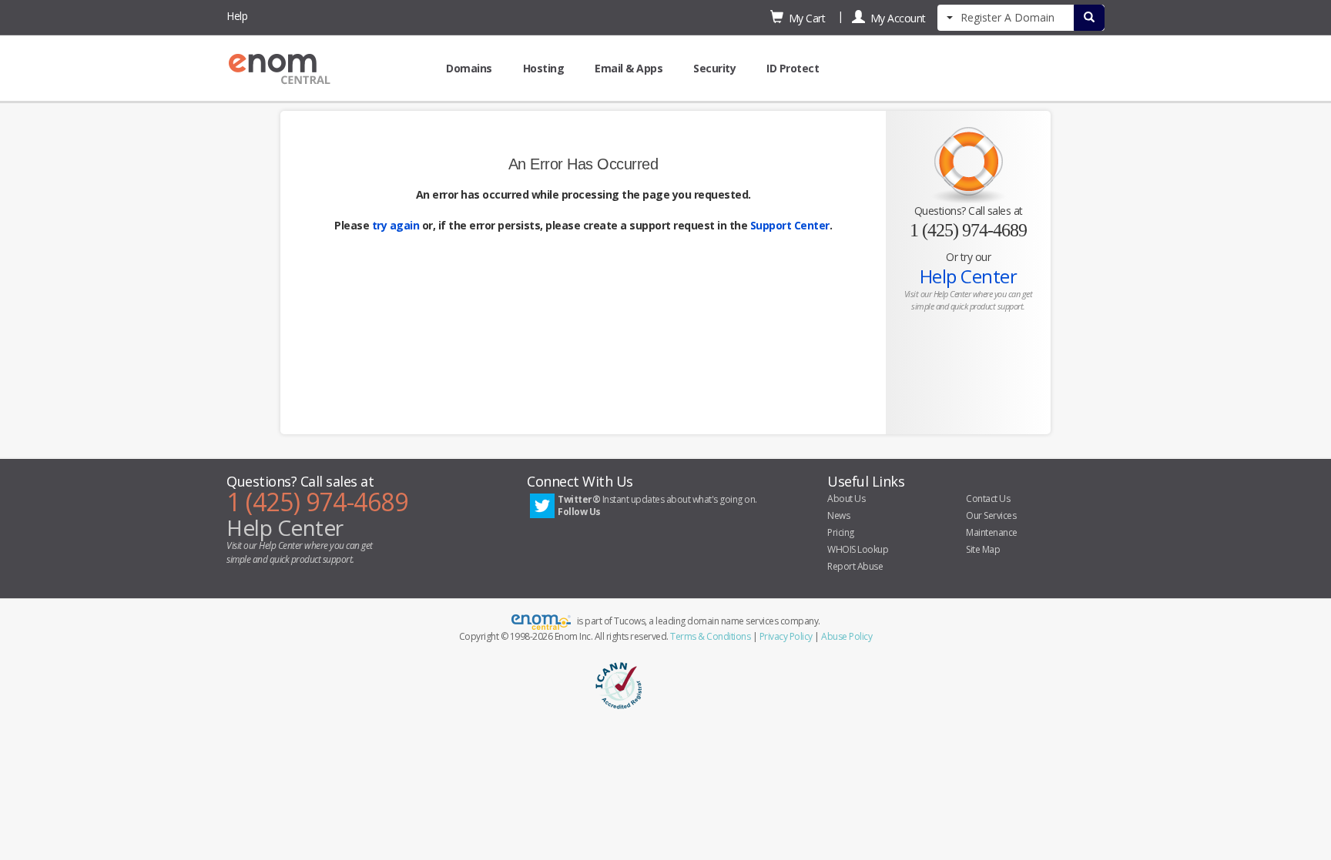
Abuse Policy (846, 636)
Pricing (840, 532)
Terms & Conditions (710, 636)
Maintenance (992, 532)
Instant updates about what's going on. (657, 505)
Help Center (969, 276)
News (838, 515)
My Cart (804, 18)
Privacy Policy (786, 636)
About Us (846, 498)
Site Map (983, 549)
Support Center (790, 225)
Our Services (991, 515)
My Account (895, 18)
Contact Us (988, 498)
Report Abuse (855, 566)
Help (236, 15)
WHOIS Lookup (857, 549)
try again (396, 225)
